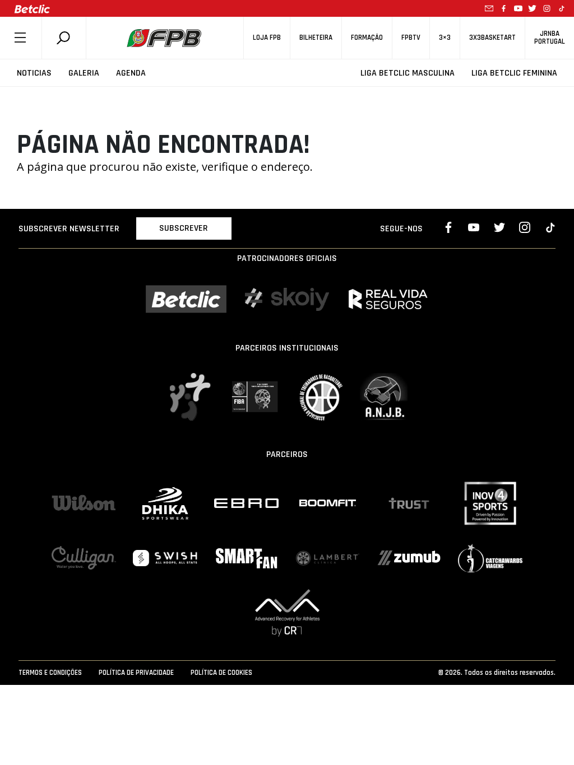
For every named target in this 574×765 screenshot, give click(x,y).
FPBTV (410, 38)
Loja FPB (267, 38)
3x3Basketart (492, 38)
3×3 (445, 38)
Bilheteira (315, 38)
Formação (367, 38)
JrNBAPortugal (549, 37)
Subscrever (183, 228)
